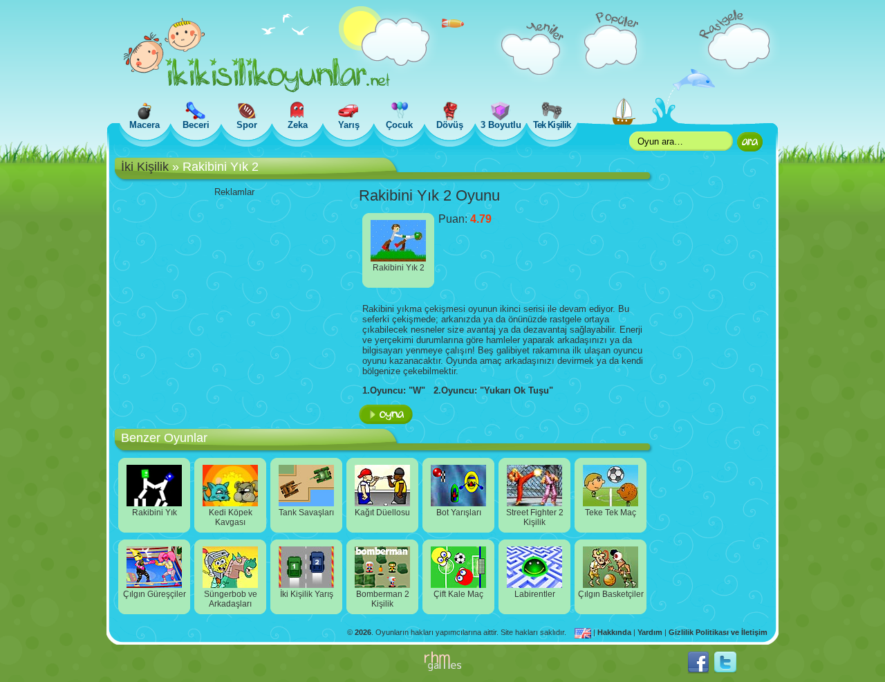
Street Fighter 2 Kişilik (534, 517)
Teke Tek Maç (610, 512)
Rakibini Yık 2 (399, 268)
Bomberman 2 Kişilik (382, 599)
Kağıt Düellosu (382, 512)
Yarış (349, 125)
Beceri (196, 125)
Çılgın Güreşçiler (154, 594)
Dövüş (449, 125)
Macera (144, 125)
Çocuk (399, 125)
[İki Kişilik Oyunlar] (257, 89)
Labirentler (534, 594)
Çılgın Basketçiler (611, 594)
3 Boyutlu (501, 125)
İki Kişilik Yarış (306, 594)
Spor (246, 125)
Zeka (298, 125)
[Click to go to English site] (584, 632)
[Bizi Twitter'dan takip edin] (725, 671)
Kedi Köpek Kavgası (230, 517)
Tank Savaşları (306, 512)
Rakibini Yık (154, 512)
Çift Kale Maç (458, 594)
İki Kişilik (145, 167)
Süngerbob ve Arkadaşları (230, 599)
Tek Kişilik (551, 125)
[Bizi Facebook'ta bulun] (698, 671)
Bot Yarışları (458, 512)
